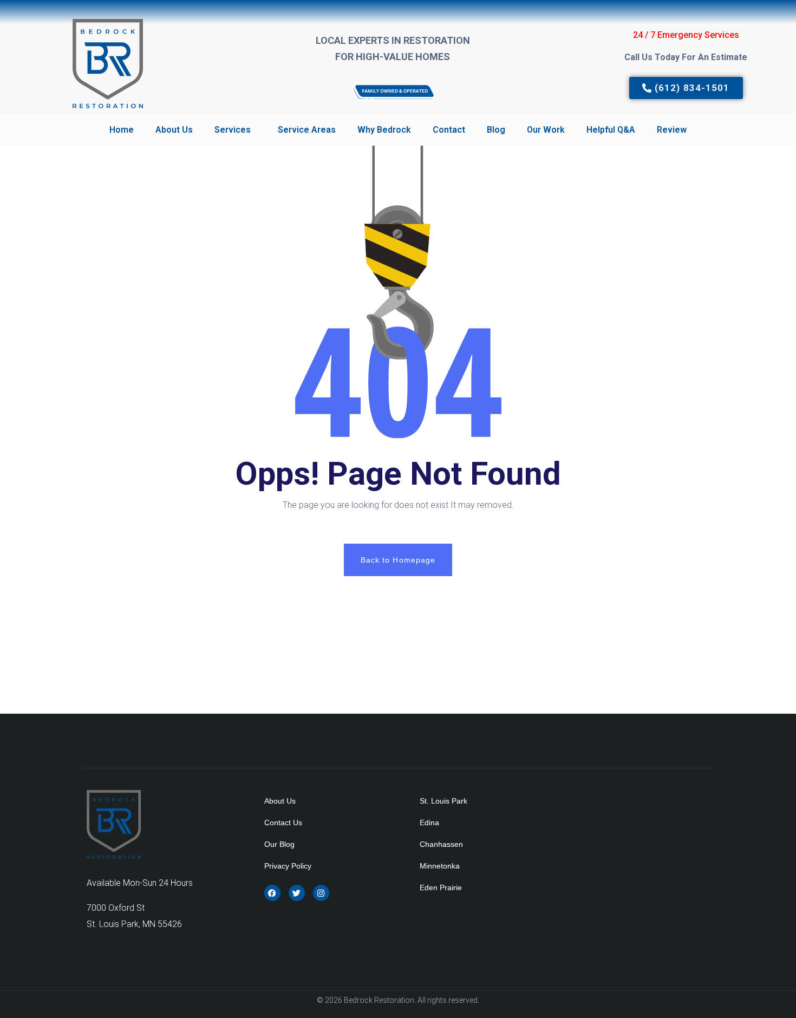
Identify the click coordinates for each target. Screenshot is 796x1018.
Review (672, 130)
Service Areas (307, 130)
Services (232, 130)
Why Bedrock (384, 130)
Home (121, 130)
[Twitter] (297, 893)
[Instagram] (321, 893)
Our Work (546, 130)
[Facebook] (272, 893)
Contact (449, 130)
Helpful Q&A (610, 130)
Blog (496, 130)
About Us (174, 130)
